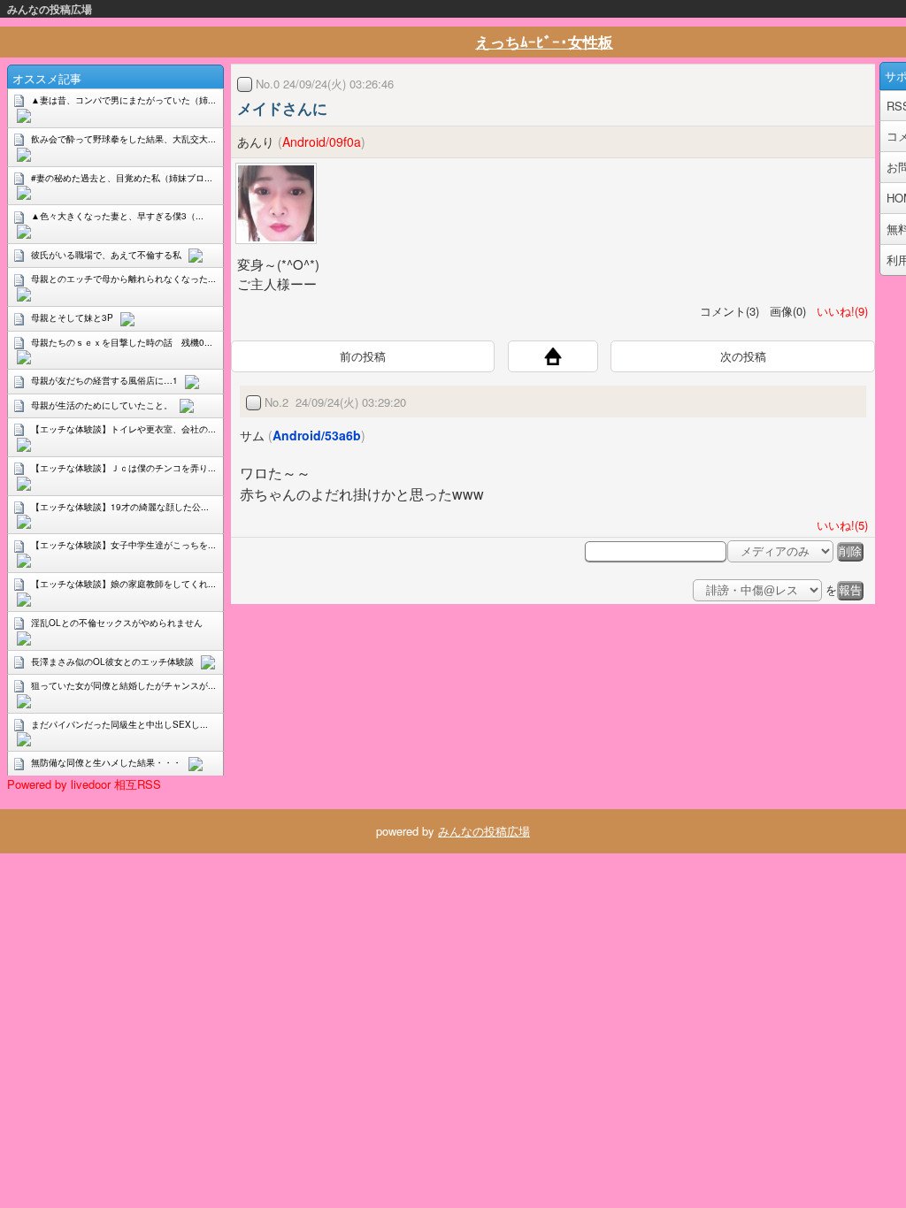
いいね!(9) (839, 310)
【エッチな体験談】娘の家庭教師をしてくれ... (123, 583)
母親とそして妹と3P (72, 317)
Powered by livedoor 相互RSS (84, 784)
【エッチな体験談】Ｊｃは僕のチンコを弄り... (123, 468)
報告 (850, 590)
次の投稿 (743, 356)
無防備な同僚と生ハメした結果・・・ (106, 762)
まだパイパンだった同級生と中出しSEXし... (119, 724)
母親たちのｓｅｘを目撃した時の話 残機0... (121, 342)
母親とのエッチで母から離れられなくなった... (123, 278)
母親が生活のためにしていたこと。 (102, 405)
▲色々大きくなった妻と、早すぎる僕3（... (117, 216)
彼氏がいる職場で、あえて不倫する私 (106, 254)
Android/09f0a (321, 141)
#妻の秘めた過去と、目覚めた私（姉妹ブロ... (121, 178)
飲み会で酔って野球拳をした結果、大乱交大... (123, 139)
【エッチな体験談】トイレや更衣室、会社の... (123, 429)
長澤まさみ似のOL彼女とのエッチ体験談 (112, 661)
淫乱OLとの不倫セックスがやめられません (117, 622)
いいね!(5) (839, 524)
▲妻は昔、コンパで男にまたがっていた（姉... (123, 100)
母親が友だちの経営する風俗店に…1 (104, 380)
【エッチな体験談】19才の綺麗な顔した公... (120, 507)
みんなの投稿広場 (49, 9)
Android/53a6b (317, 435)
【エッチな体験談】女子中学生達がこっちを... (123, 545)
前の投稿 (363, 356)
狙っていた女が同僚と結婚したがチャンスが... (123, 685)
